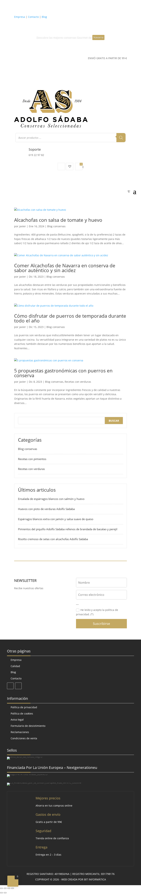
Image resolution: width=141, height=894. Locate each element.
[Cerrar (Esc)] (12, 888)
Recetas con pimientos (32, 459)
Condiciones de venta (24, 738)
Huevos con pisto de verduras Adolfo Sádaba (46, 509)
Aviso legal (17, 719)
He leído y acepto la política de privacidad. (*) (97, 612)
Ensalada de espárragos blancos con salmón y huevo (51, 499)
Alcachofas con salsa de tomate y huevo (58, 220)
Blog (44, 17)
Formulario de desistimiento (28, 726)
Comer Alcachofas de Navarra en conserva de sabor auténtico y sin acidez (64, 268)
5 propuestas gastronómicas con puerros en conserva (63, 373)
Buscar (114, 420)
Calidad (15, 666)
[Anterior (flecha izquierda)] (1, 892)
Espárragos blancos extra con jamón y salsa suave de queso (55, 519)
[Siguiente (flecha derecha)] (5, 892)
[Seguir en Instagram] (18, 686)
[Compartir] (8, 888)
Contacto (33, 17)
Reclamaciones (20, 732)
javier (22, 226)
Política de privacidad (24, 707)
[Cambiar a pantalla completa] (5, 888)
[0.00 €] (78, 166)
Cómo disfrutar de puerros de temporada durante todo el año (70, 318)
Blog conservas (56, 226)
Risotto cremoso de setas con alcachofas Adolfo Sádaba (53, 539)
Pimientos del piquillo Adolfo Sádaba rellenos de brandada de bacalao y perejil (67, 529)
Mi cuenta (61, 166)
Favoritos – (69, 166)
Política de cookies (22, 713)
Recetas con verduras (78, 381)
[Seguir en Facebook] (10, 686)
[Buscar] (121, 137)
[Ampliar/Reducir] (1, 888)
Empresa (19, 17)
